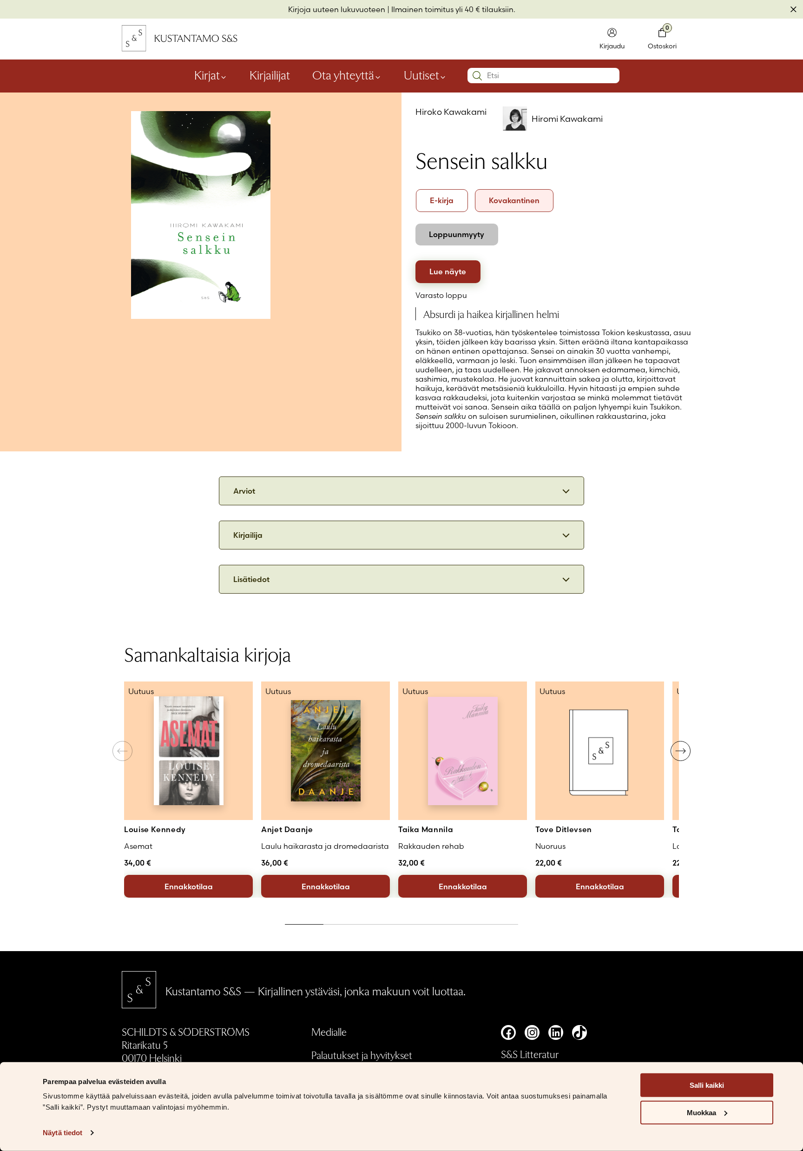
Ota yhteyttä (343, 74)
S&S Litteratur (530, 1054)
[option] (442, 200)
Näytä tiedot (62, 1133)
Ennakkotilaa (189, 886)
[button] (681, 751)
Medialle (329, 1031)
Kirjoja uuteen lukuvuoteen (336, 9)
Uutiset (421, 74)
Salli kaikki (707, 1085)
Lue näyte (447, 271)
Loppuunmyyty (456, 234)
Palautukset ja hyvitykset (361, 1055)
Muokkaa (701, 1113)
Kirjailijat (270, 74)
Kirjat (207, 74)
